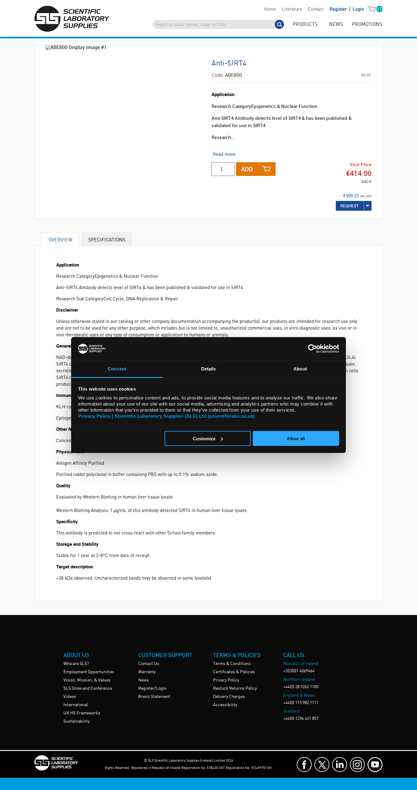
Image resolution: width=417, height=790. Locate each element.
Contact (316, 9)
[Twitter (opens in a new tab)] (321, 764)
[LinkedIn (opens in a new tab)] (339, 764)
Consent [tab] (117, 368)
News (143, 680)
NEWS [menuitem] (336, 24)
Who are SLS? (76, 664)
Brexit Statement (154, 697)
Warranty (147, 672)
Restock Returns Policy (235, 688)
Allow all (296, 438)
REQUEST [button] (349, 206)
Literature (292, 9)
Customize (204, 438)
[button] (373, 9)
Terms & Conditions (232, 664)
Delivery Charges (229, 697)
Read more (224, 154)
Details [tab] (208, 368)
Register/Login (152, 688)
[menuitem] (270, 9)
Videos (69, 697)
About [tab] (300, 368)
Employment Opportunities (88, 672)
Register (339, 9)
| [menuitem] (347, 9)
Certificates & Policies (234, 672)
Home (270, 9)
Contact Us (148, 664)
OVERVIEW (60, 239)
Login (358, 9)
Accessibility (225, 705)
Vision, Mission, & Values (87, 680)
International (75, 705)
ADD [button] (247, 169)
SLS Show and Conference (87, 688)
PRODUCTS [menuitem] (305, 24)
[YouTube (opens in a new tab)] (375, 764)
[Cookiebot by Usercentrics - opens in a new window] (312, 348)
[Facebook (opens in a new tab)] (304, 764)
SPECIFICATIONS (106, 239)
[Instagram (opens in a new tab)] (357, 764)
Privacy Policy (226, 680)
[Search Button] (279, 24)
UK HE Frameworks (81, 713)
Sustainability (76, 721)
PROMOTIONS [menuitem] (367, 24)
